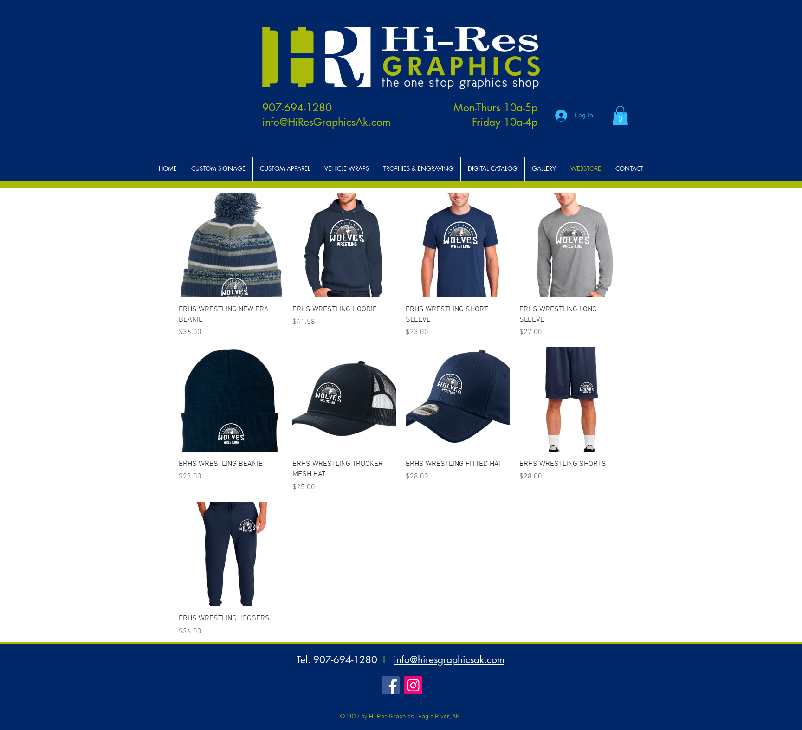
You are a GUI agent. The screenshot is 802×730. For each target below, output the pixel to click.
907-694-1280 (297, 108)
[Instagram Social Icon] (413, 685)
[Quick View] (231, 245)
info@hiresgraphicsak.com (449, 659)
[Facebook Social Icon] (391, 685)
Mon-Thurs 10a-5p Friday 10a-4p (495, 115)
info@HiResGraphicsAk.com (326, 122)
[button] (620, 115)
